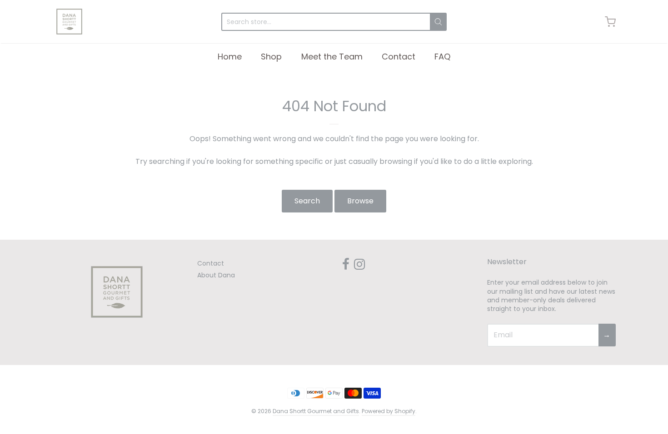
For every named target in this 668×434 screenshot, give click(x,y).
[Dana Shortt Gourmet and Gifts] (69, 22)
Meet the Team (332, 56)
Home (230, 56)
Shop (271, 56)
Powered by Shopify (388, 411)
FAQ (442, 56)
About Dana (216, 275)
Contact (398, 56)
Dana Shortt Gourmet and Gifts (316, 411)
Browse (360, 201)
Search (307, 201)
